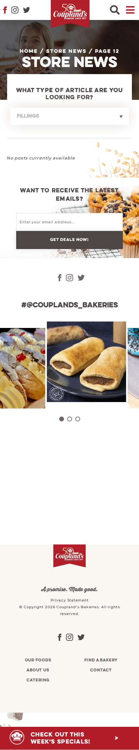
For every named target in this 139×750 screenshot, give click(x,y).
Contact (101, 670)
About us (38, 670)
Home (29, 51)
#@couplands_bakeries (69, 305)
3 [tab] (77, 419)
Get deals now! (69, 240)
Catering (38, 680)
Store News (66, 51)
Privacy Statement (70, 600)
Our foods (38, 660)
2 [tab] (69, 419)
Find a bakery (100, 660)
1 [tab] (61, 419)
